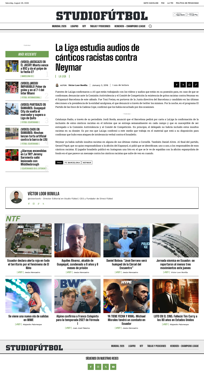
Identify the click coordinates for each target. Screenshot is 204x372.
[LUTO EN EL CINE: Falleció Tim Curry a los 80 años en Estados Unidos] (175, 297)
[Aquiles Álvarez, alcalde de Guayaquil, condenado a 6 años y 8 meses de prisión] (77, 241)
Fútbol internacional (31, 97)
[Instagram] (34, 203)
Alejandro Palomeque (32, 324)
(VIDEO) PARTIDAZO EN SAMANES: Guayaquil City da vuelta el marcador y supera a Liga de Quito (33, 111)
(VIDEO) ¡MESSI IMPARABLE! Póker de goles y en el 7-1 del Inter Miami (33, 88)
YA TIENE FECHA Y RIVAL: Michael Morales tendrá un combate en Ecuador (126, 319)
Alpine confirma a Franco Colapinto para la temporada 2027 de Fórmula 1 (77, 319)
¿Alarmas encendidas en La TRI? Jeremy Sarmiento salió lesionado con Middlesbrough (33, 157)
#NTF (20, 272)
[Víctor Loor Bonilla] (57, 85)
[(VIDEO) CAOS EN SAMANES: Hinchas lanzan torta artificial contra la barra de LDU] (11, 133)
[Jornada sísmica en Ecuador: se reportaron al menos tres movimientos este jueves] (175, 241)
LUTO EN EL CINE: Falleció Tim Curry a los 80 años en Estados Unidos (175, 318)
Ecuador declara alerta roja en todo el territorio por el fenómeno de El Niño (28, 264)
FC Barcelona (72, 163)
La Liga (62, 76)
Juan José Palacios (81, 328)
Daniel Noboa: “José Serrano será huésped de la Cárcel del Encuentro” (126, 264)
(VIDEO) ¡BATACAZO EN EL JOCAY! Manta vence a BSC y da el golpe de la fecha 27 (34, 67)
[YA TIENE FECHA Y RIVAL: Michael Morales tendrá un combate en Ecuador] (126, 297)
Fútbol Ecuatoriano (30, 122)
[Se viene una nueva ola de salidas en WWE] (28, 297)
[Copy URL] (196, 84)
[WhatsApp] (189, 84)
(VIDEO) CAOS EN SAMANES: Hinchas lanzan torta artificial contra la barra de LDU (34, 134)
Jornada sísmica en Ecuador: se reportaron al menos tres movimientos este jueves (175, 264)
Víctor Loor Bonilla (77, 85)
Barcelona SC (27, 76)
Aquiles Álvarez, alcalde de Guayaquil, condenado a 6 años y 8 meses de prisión (77, 264)
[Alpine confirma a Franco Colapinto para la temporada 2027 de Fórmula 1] (77, 297)
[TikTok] (38, 203)
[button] (150, 26)
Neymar (87, 163)
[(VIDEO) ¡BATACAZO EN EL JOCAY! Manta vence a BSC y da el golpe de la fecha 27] (11, 66)
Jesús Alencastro (32, 272)
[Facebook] (176, 84)
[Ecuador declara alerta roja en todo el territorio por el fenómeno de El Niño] (28, 241)
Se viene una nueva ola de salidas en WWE (28, 318)
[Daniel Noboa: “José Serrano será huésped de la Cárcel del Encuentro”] (126, 241)
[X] (183, 84)
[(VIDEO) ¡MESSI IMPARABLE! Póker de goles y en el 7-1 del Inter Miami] (11, 87)
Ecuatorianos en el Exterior (33, 168)
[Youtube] (113, 367)
